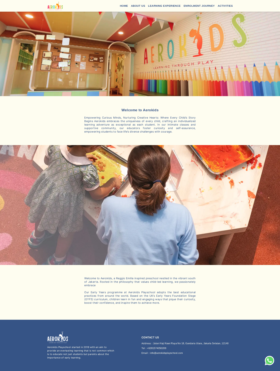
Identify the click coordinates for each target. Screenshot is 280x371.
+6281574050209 (156, 348)
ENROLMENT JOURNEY (199, 5)
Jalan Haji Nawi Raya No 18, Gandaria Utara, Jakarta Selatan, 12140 (191, 343)
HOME (124, 5)
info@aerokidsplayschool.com (166, 353)
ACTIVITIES (225, 5)
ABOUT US (138, 5)
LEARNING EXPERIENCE (164, 5)
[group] (140, 54)
